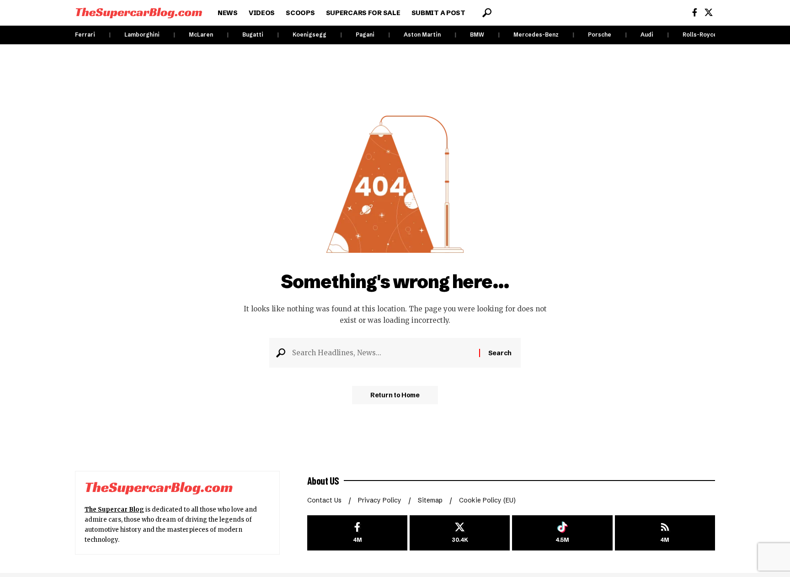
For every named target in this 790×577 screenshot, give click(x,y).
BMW (477, 34)
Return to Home (395, 395)
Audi (647, 34)
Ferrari (85, 34)
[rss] (665, 532)
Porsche (599, 34)
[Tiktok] (562, 532)
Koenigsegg (309, 34)
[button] (486, 12)
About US (323, 480)
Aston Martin (422, 34)
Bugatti (252, 34)
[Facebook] (694, 12)
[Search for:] (382, 353)
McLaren (201, 34)
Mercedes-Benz (536, 34)
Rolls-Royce (700, 34)
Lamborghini (142, 34)
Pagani (365, 34)
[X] (708, 12)
